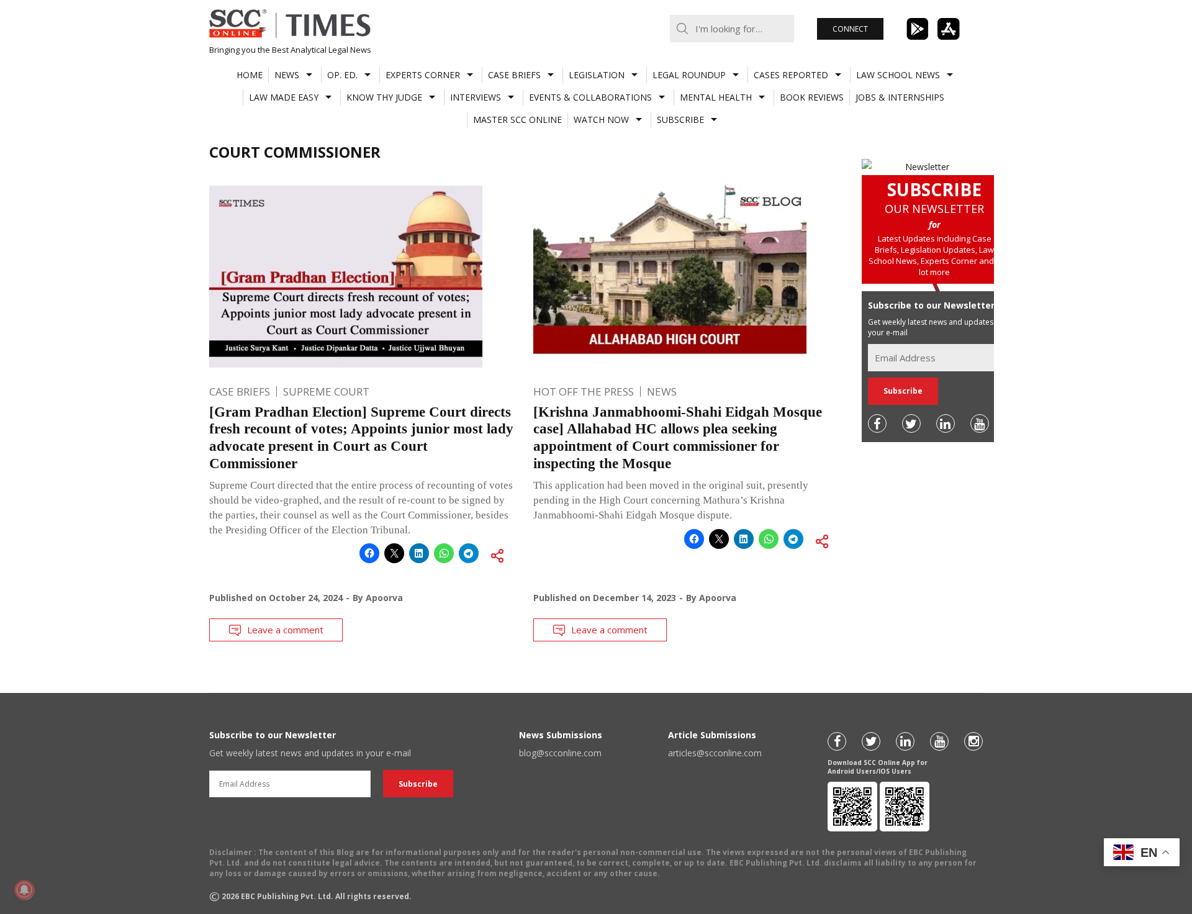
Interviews (475, 97)
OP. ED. (342, 75)
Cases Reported (791, 75)
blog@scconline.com (560, 753)
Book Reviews (812, 97)
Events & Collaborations (590, 97)
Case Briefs (514, 75)
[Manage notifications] (24, 890)
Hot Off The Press (583, 391)
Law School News (898, 75)
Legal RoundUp (689, 75)
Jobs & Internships (900, 97)
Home (250, 75)
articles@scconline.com (715, 753)
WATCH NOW (601, 119)
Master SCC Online (517, 119)
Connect (850, 29)
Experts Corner (423, 75)
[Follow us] (877, 423)
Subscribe (680, 119)
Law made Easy (283, 97)
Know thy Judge (384, 97)
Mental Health (716, 97)
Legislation (597, 75)
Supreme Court (326, 391)
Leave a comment (285, 629)
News (286, 75)
